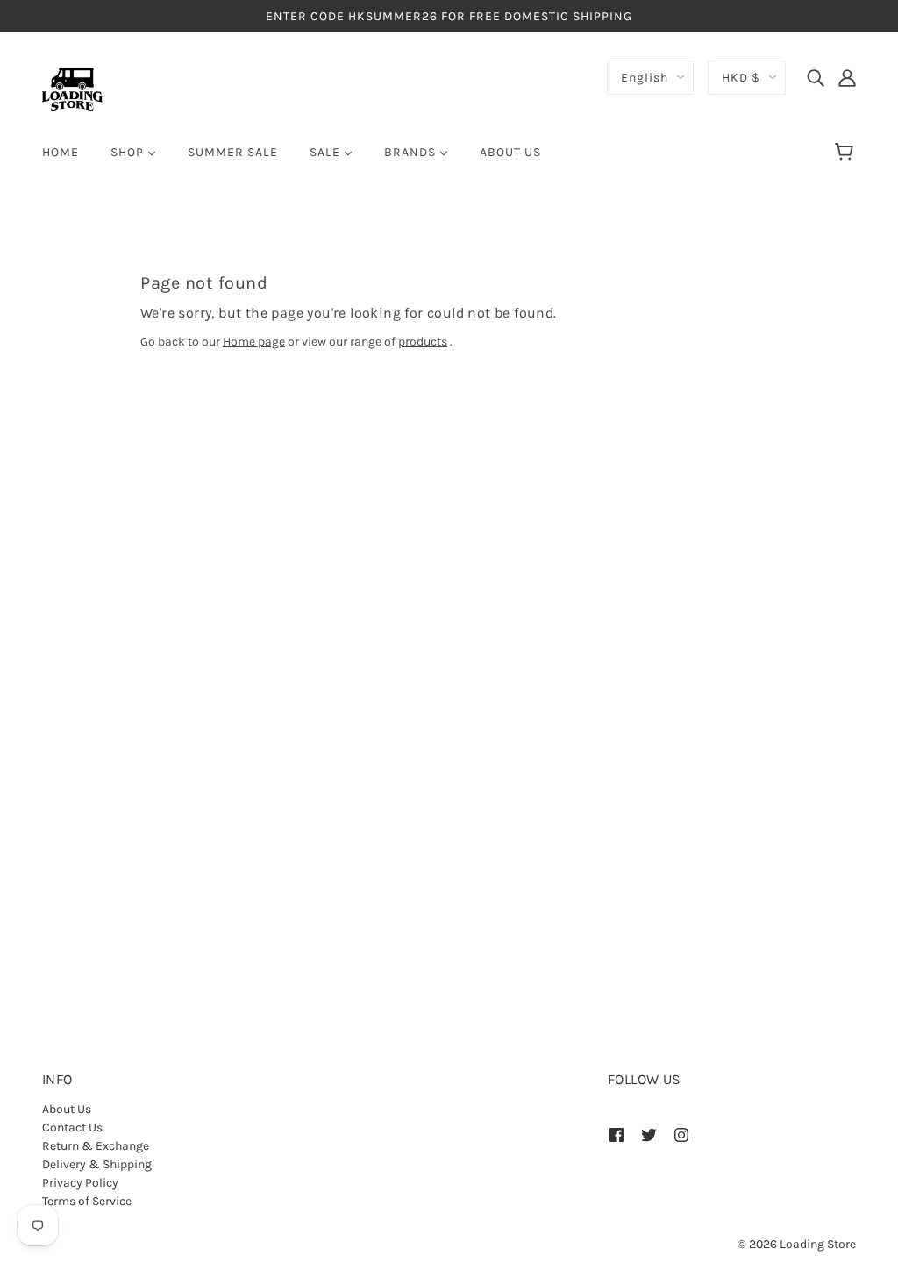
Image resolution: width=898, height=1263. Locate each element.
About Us (66, 1109)
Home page (254, 341)
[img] (815, 77)
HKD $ (741, 77)
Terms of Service (87, 1201)
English (644, 77)
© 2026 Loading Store (797, 1244)
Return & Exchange (95, 1145)
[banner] (72, 88)
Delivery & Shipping (97, 1164)
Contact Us (72, 1127)
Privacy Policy (80, 1182)
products (422, 341)
